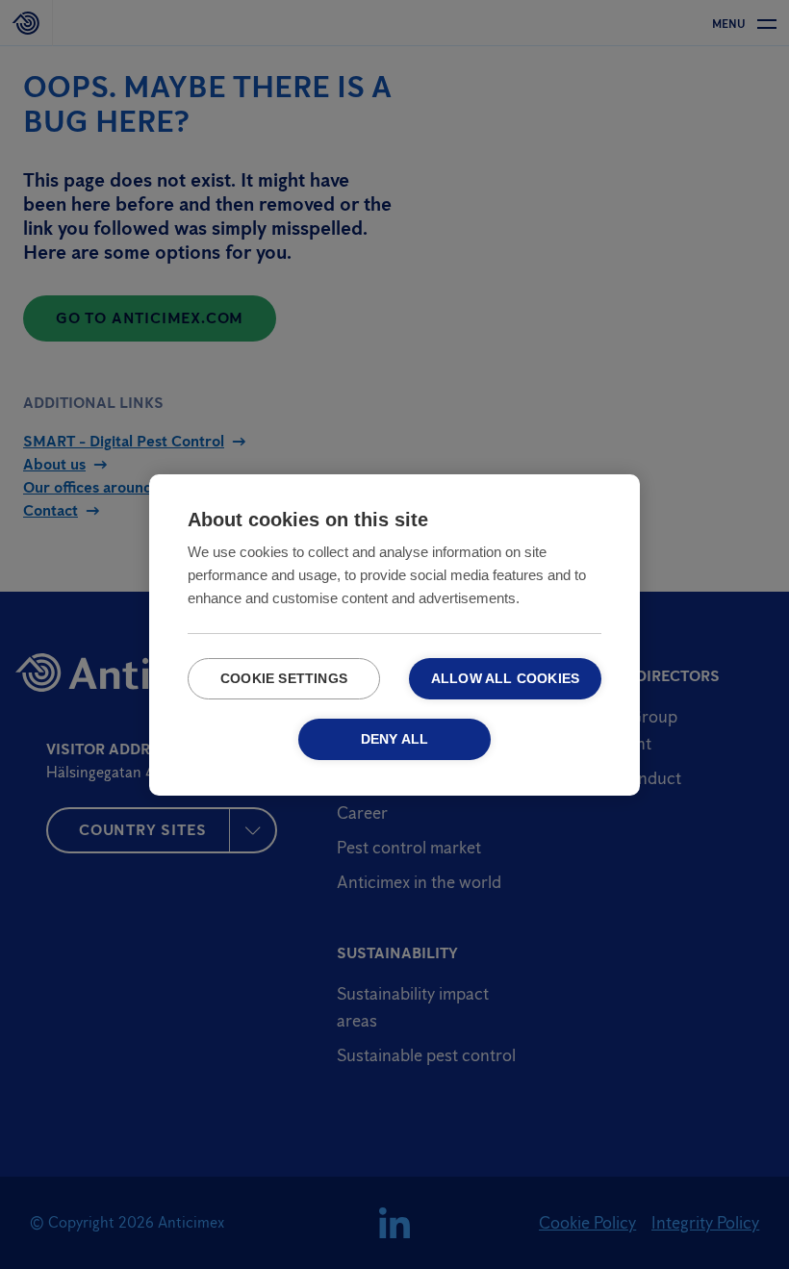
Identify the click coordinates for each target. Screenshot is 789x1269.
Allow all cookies (505, 679)
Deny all (395, 739)
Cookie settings (283, 679)
